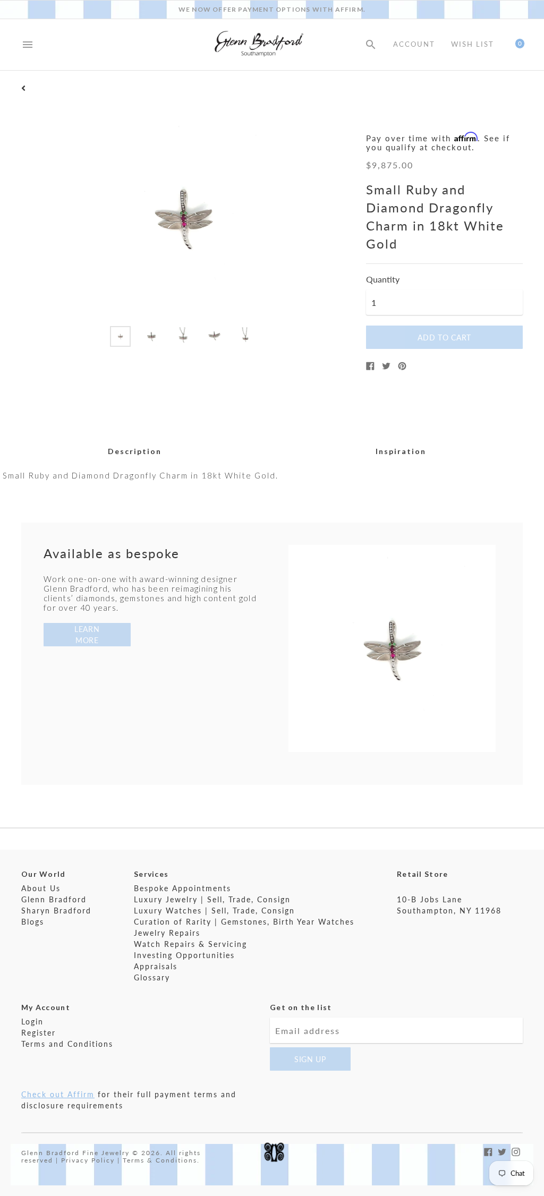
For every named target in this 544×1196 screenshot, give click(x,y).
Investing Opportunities (184, 955)
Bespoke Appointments (182, 888)
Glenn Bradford (54, 899)
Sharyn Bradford (56, 910)
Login (32, 1021)
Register (38, 1032)
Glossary (152, 977)
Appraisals (155, 966)
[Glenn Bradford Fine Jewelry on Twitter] (502, 1151)
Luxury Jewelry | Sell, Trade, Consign (212, 899)
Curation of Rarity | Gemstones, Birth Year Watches (244, 921)
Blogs (32, 921)
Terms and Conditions (67, 1043)
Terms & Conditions (160, 1160)
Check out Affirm (58, 1094)
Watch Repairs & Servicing (190, 944)
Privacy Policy (88, 1160)
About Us (41, 888)
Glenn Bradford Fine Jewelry (75, 1153)
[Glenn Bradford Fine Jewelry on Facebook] (488, 1151)
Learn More (87, 635)
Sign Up (310, 1059)
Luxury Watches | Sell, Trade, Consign (214, 910)
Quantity (383, 279)
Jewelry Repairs (167, 932)
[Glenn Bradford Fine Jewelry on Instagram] (516, 1151)
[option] (120, 336)
